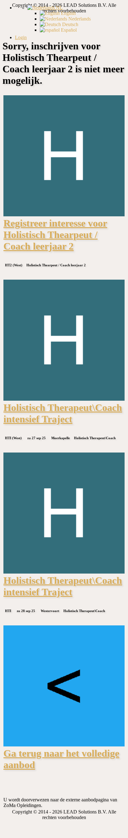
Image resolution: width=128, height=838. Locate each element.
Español (68, 30)
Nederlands (79, 18)
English (68, 13)
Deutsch (69, 24)
